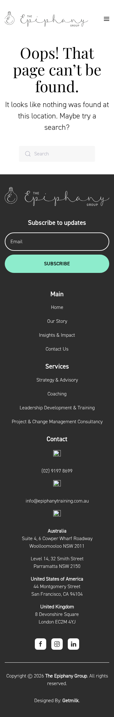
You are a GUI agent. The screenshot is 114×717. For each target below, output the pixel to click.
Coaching (57, 394)
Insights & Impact (57, 335)
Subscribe (57, 264)
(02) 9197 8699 (57, 471)
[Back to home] (46, 19)
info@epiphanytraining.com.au (57, 501)
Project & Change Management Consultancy (57, 422)
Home (57, 307)
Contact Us (57, 349)
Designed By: (56, 700)
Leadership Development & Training (57, 408)
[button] (107, 19)
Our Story (57, 321)
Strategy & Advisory (57, 380)
